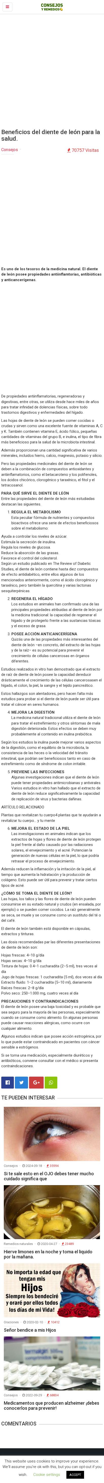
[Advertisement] (52, 71)
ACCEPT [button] (75, 1475)
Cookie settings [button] (46, 1474)
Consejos (9, 149)
